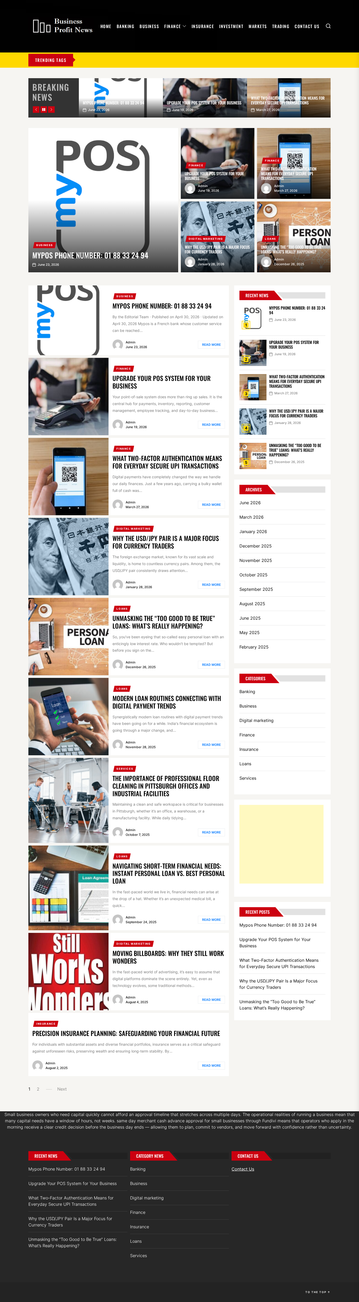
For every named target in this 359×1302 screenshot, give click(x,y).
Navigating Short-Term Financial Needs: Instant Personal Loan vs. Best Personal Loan (168, 873)
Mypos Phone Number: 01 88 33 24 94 (113, 102)
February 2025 (254, 647)
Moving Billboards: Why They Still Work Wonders (168, 956)
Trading (281, 26)
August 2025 (252, 603)
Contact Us (307, 26)
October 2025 (253, 574)
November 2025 (255, 560)
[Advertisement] (281, 844)
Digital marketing (206, 238)
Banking (126, 26)
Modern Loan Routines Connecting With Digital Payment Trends (166, 701)
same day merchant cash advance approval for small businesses (180, 1120)
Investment (231, 26)
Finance (172, 26)
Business (149, 26)
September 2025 (256, 589)
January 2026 (253, 531)
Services (124, 768)
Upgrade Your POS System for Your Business (204, 102)
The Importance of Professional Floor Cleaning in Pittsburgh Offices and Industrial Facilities (165, 785)
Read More (211, 345)
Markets (258, 26)
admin (203, 186)
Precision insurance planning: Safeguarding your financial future (126, 1033)
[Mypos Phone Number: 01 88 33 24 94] (103, 200)
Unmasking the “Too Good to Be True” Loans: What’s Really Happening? (292, 249)
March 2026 (251, 517)
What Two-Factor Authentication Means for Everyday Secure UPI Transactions (288, 100)
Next (62, 1089)
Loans (270, 238)
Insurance (203, 26)
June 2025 (250, 618)
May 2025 (249, 632)
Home (105, 26)
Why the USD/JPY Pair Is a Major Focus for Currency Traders (217, 249)
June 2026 (250, 502)
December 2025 (255, 546)
